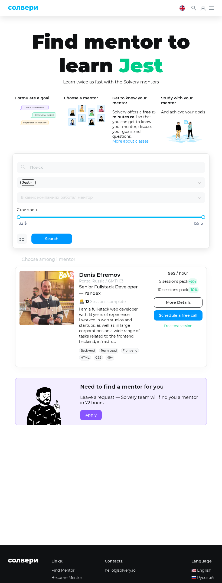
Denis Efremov (99, 275)
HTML (85, 357)
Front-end (130, 350)
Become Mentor (66, 577)
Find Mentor (63, 570)
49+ (110, 357)
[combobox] (117, 182)
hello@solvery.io (120, 570)
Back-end (88, 350)
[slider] (19, 217)
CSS (98, 357)
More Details (178, 302)
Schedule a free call (178, 315)
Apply (91, 415)
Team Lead (109, 350)
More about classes (130, 141)
